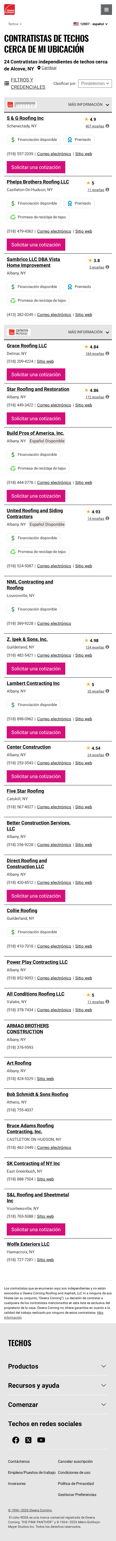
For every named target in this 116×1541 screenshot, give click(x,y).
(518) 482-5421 (20, 655)
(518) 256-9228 (20, 844)
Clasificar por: (64, 83)
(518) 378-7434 (20, 1009)
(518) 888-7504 (20, 1179)
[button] (107, 126)
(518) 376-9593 (20, 1047)
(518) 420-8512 (20, 882)
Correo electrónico (54, 153)
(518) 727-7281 (20, 1259)
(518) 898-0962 (20, 718)
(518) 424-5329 (20, 1078)
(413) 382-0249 (20, 314)
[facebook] (15, 1440)
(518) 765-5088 (20, 1216)
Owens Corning (9, 9)
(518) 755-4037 (20, 1109)
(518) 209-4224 (20, 361)
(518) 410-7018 (20, 946)
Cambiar (49, 67)
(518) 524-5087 (20, 565)
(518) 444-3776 (20, 482)
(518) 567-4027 (20, 806)
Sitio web (83, 153)
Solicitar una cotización (36, 167)
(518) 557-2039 (20, 153)
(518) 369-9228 (20, 623)
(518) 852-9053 (20, 977)
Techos (13, 24)
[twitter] (28, 1440)
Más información (85, 104)
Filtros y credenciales (28, 83)
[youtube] (41, 1440)
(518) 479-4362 (20, 231)
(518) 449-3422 (20, 405)
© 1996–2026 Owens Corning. (30, 1510)
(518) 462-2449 (20, 1147)
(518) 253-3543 (20, 762)
